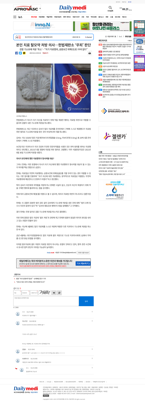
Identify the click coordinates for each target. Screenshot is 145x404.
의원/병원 (41, 17)
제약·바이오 (67, 17)
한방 (107, 17)
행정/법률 (34, 17)
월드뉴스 (101, 17)
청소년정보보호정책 (71, 382)
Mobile (46, 396)
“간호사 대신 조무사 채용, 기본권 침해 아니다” (30, 282)
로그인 (129, 2)
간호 (83, 17)
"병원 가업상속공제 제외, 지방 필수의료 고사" (112, 174)
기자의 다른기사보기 (83, 253)
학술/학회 (49, 17)
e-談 (111, 17)
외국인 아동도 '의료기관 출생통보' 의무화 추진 (112, 159)
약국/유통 (93, 17)
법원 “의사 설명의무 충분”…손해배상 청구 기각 (31, 278)
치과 (87, 17)
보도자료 (117, 17)
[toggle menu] (14, 16)
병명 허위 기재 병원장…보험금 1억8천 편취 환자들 (113, 156)
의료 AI (124, 17)
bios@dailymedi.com (69, 252)
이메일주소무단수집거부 (99, 382)
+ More (130, 40)
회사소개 (41, 382)
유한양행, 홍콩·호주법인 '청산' (108, 171)
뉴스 (20, 17)
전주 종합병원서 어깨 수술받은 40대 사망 (111, 165)
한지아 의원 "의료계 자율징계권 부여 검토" (111, 168)
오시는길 (49, 382)
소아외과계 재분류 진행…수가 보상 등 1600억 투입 (113, 162)
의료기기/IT (76, 17)
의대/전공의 (57, 17)
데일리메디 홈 (111, 36)
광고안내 (118, 2)
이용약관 (80, 382)
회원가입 (124, 2)
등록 (86, 301)
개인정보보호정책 (58, 382)
